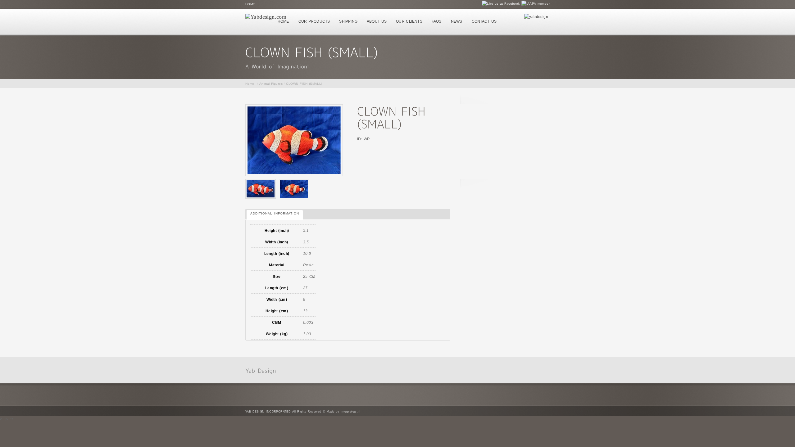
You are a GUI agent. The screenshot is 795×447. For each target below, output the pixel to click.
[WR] (294, 189)
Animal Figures (271, 83)
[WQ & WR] (260, 189)
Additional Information (274, 213)
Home (250, 4)
